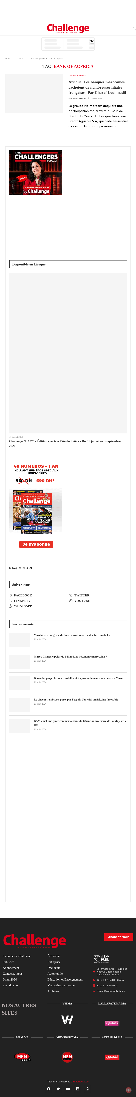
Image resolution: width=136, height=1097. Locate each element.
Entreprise (54, 961)
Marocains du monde (61, 985)
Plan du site (10, 985)
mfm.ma (22, 1037)
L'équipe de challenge (17, 956)
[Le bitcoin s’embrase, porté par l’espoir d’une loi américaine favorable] (19, 705)
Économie (53, 956)
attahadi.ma (112, 1037)
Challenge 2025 (80, 1081)
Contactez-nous (12, 973)
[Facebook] (48, 1089)
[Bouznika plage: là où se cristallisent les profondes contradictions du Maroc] (19, 683)
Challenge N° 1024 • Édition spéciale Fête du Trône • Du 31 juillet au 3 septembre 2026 (65, 443)
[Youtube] (68, 1089)
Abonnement (11, 967)
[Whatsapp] (87, 1089)
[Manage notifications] (128, 1090)
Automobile (55, 973)
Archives (53, 991)
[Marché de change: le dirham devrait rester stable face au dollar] (19, 640)
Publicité (8, 961)
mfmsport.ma (67, 1037)
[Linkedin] (77, 1089)
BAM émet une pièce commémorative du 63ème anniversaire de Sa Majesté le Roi (80, 722)
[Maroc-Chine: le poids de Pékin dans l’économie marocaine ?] (19, 662)
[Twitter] (58, 1089)
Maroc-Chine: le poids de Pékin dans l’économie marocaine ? (70, 656)
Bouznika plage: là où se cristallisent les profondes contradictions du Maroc (79, 678)
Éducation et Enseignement (65, 979)
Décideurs (53, 967)
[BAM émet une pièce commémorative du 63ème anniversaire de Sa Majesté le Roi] (19, 726)
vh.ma (67, 1003)
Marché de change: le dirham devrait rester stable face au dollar (72, 635)
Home (8, 58)
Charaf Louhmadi (78, 98)
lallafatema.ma (112, 1003)
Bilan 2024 (10, 979)
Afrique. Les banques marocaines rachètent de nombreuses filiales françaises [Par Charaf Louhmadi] (97, 87)
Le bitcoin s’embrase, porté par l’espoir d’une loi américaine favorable (76, 699)
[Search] (134, 28)
